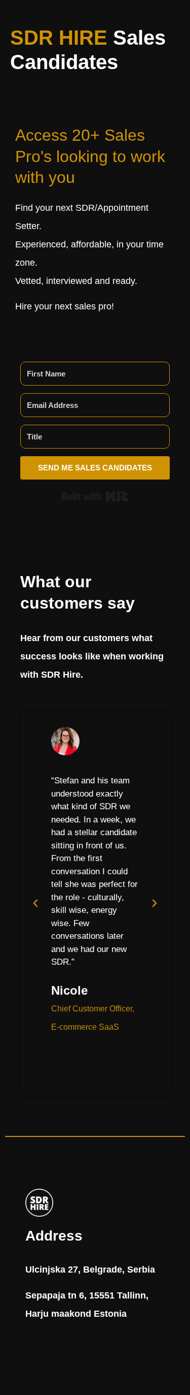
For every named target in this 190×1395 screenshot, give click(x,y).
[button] (35, 903)
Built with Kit (95, 496)
